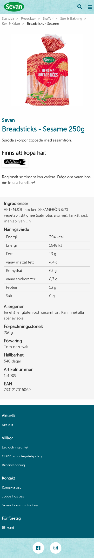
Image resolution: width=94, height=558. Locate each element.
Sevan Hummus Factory (20, 505)
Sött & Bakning (71, 18)
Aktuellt (7, 425)
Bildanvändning (13, 465)
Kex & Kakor (11, 23)
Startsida (8, 18)
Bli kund (8, 527)
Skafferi (48, 18)
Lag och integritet (15, 447)
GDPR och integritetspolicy (22, 456)
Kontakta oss (11, 487)
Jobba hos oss (13, 496)
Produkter (28, 18)
